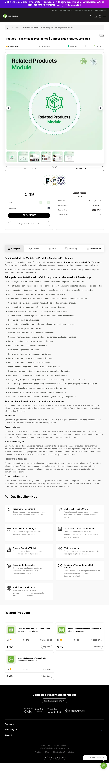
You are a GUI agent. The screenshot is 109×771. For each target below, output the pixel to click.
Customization (95, 249)
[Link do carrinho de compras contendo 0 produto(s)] (100, 16)
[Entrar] (95, 16)
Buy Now (29, 215)
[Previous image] (8, 108)
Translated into (63, 214)
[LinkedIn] (51, 758)
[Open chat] (103, 765)
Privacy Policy (44, 745)
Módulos (15, 28)
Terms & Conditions (59, 745)
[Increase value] (48, 202)
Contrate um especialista (83, 10)
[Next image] (100, 108)
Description (15, 249)
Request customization (27, 224)
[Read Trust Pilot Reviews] (72, 46)
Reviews (36, 249)
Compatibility (62, 200)
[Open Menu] (104, 16)
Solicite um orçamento (53, 701)
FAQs (54, 249)
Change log (73, 249)
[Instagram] (46, 758)
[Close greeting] (104, 758)
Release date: (63, 205)
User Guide (29, 169)
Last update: (62, 210)
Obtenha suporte (100, 10)
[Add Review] (18, 46)
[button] (91, 16)
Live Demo (79, 169)
